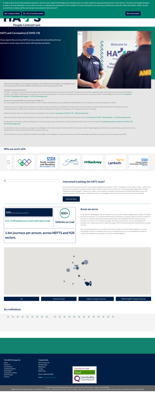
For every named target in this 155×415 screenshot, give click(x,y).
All (22, 299)
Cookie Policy (90, 389)
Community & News (10, 373)
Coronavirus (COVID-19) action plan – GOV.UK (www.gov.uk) (108, 117)
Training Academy (10, 369)
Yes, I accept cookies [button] (12, 13)
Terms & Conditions (72, 389)
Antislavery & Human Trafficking (103, 389)
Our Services (8, 367)
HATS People (8, 375)
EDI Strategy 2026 (139, 389)
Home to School (59, 299)
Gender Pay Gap (116, 389)
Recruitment (8, 371)
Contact (6, 377)
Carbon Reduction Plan (127, 389)
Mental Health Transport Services (133, 299)
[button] (64, 280)
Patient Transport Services (96, 299)
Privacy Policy (82, 389)
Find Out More (71, 199)
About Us (7, 365)
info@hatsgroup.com (49, 377)
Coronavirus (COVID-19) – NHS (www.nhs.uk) (71, 113)
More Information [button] (133, 13)
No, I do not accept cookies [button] (33, 13)
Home (6, 363)
